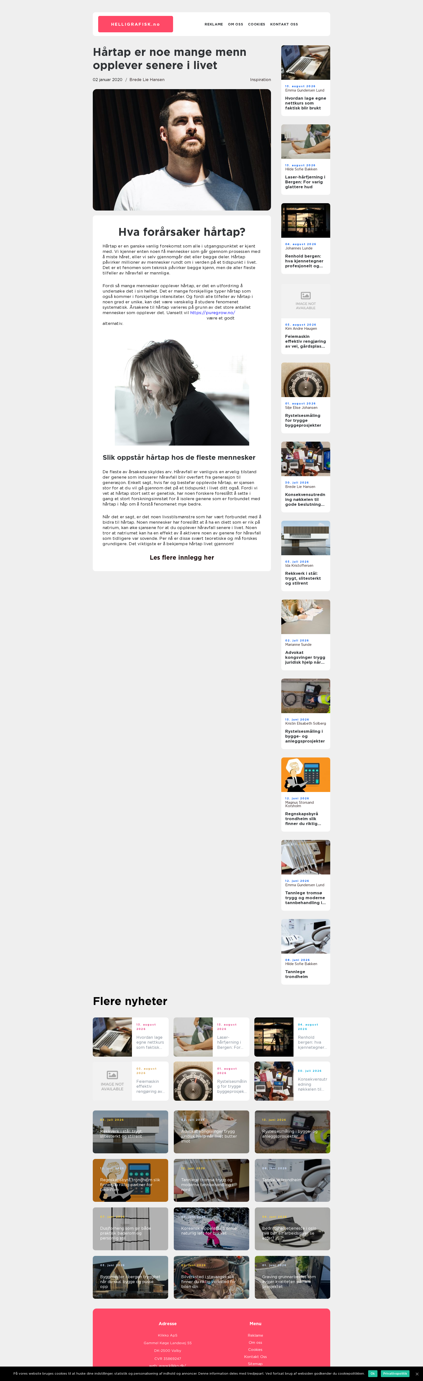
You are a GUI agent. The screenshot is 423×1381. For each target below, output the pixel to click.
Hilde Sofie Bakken (301, 169)
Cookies (256, 24)
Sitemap (255, 1364)
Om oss (235, 24)
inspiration (260, 79)
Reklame (214, 24)
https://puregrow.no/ (212, 312)
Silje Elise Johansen (301, 407)
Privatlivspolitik (395, 1373)
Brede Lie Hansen (146, 79)
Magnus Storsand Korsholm (299, 804)
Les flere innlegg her (182, 557)
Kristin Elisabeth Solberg (305, 723)
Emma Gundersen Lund (304, 90)
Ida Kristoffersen (299, 565)
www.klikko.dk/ (172, 1366)
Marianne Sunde (298, 644)
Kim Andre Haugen (301, 328)
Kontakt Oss (284, 24)
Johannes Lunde (299, 248)
